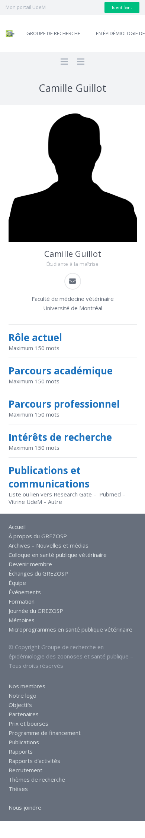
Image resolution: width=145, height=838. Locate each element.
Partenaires (24, 714)
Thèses (18, 788)
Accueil (17, 526)
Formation (22, 601)
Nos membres (27, 686)
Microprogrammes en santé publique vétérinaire (70, 629)
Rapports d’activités (34, 760)
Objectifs (20, 704)
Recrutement (25, 770)
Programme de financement (45, 732)
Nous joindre (25, 807)
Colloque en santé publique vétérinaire (58, 554)
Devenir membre (30, 564)
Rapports (21, 751)
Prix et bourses (28, 723)
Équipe (17, 582)
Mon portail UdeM (26, 7)
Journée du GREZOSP (36, 610)
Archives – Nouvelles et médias (48, 545)
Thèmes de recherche (37, 779)
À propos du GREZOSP (38, 536)
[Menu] (64, 61)
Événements (25, 592)
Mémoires (22, 620)
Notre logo (22, 695)
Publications (24, 742)
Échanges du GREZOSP (38, 573)
